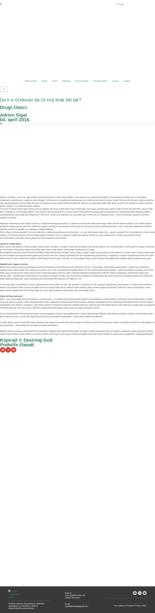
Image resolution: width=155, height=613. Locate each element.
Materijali (66, 81)
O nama (115, 81)
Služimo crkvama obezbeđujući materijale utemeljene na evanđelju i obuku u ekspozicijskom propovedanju (26, 606)
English (127, 81)
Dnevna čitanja (81, 81)
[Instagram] (140, 593)
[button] (2, 350)
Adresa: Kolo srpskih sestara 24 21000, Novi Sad (75, 595)
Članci (55, 81)
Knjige (44, 81)
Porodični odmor (100, 81)
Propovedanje (31, 81)
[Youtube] (145, 593)
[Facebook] (135, 593)
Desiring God (37, 340)
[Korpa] (4, 89)
